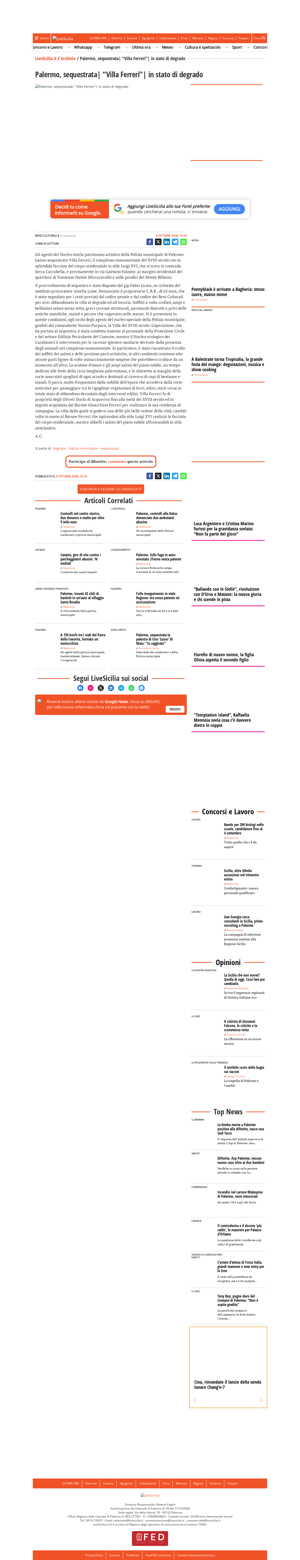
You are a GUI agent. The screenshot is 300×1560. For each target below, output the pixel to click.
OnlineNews (201, 299)
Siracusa (228, 38)
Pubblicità (132, 1555)
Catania (132, 38)
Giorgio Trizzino (235, 1076)
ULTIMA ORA (98, 38)
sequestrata (109, 448)
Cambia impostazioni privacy (196, 1555)
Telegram (99, 47)
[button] (195, 1400)
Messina (197, 38)
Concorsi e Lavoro (34, 47)
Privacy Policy (94, 1555)
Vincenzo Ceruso (236, 1034)
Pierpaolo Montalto (238, 988)
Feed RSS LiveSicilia (158, 1555)
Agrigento (148, 38)
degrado (59, 448)
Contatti (114, 1555)
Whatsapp (71, 47)
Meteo (155, 47)
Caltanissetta (167, 38)
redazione (69, 236)
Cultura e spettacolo (190, 47)
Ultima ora (129, 47)
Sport (225, 47)
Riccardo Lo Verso (149, 648)
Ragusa (213, 38)
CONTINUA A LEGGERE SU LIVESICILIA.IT (111, 489)
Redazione (69, 526)
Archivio (68, 58)
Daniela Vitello (235, 930)
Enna (184, 38)
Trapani (243, 38)
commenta (117, 461)
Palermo (116, 38)
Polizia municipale (83, 448)
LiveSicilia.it (45, 58)
